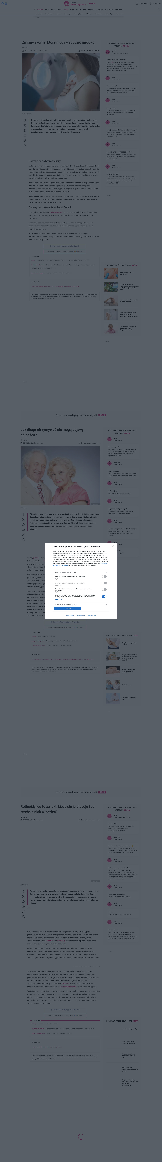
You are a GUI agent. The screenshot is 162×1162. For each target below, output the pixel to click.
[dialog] (81, 581)
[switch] (104, 576)
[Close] (113, 547)
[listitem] (81, 572)
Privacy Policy (92, 615)
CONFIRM (67, 608)
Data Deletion (70, 615)
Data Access (81, 615)
